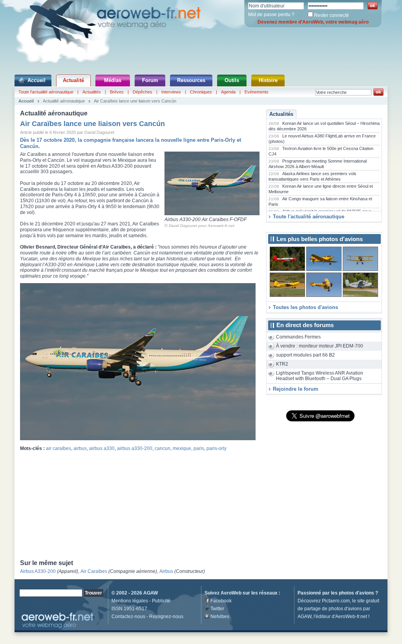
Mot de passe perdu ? (271, 14)
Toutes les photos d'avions (305, 307)
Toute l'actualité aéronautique (45, 92)
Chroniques (201, 92)
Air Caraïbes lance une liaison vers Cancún (135, 101)
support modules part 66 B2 (305, 355)
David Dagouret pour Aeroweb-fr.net (201, 225)
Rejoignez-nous (166, 616)
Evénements (257, 92)
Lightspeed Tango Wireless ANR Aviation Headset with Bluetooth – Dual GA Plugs (319, 376)
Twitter (217, 608)
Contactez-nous (128, 616)
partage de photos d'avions (333, 608)
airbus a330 (102, 448)
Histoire (268, 80)
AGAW (150, 593)
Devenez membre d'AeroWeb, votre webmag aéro (313, 22)
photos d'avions (356, 593)
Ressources (191, 80)
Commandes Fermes (298, 337)
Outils (232, 80)
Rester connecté (331, 15)
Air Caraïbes (93, 571)
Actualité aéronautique (64, 101)
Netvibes (219, 616)
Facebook (221, 601)
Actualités (91, 92)
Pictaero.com (336, 601)
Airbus (166, 571)
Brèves (117, 92)
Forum (150, 80)
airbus (80, 448)
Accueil (36, 80)
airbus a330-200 (134, 448)
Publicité (161, 601)
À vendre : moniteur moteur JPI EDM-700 (319, 346)
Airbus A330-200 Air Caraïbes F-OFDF (205, 219)
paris (199, 448)
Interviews (171, 92)
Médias (112, 80)
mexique (182, 448)
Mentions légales (129, 601)
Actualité (73, 80)
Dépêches (142, 92)
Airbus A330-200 (38, 571)
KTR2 (282, 364)
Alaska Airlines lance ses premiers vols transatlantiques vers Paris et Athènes (312, 176)
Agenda (228, 92)
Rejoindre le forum (295, 389)
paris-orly (216, 448)
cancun (162, 448)
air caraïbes (58, 448)
